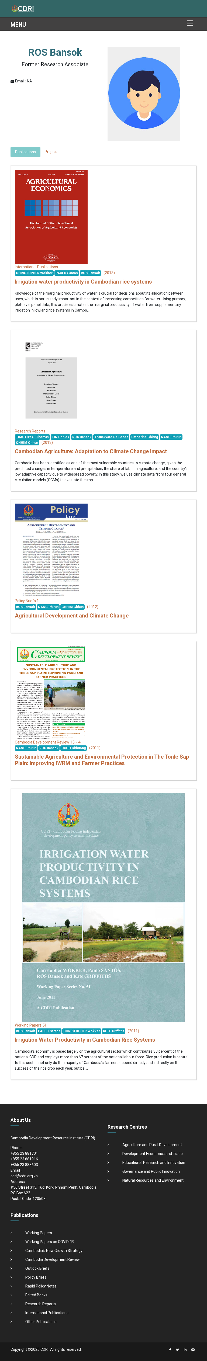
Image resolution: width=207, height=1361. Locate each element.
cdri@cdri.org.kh (24, 1176)
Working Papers (38, 1233)
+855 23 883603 (24, 1165)
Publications (25, 152)
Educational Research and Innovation (153, 1162)
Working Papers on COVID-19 (49, 1242)
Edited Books (36, 1295)
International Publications (46, 1313)
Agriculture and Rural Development (152, 1145)
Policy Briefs (35, 1277)
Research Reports (40, 1304)
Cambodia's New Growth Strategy (53, 1250)
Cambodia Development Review (52, 1259)
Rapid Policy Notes (41, 1286)
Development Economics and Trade (152, 1153)
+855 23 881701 (24, 1153)
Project (51, 151)
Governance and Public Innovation (151, 1171)
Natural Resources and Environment (153, 1180)
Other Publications (41, 1322)
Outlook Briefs (37, 1268)
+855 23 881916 (24, 1159)
